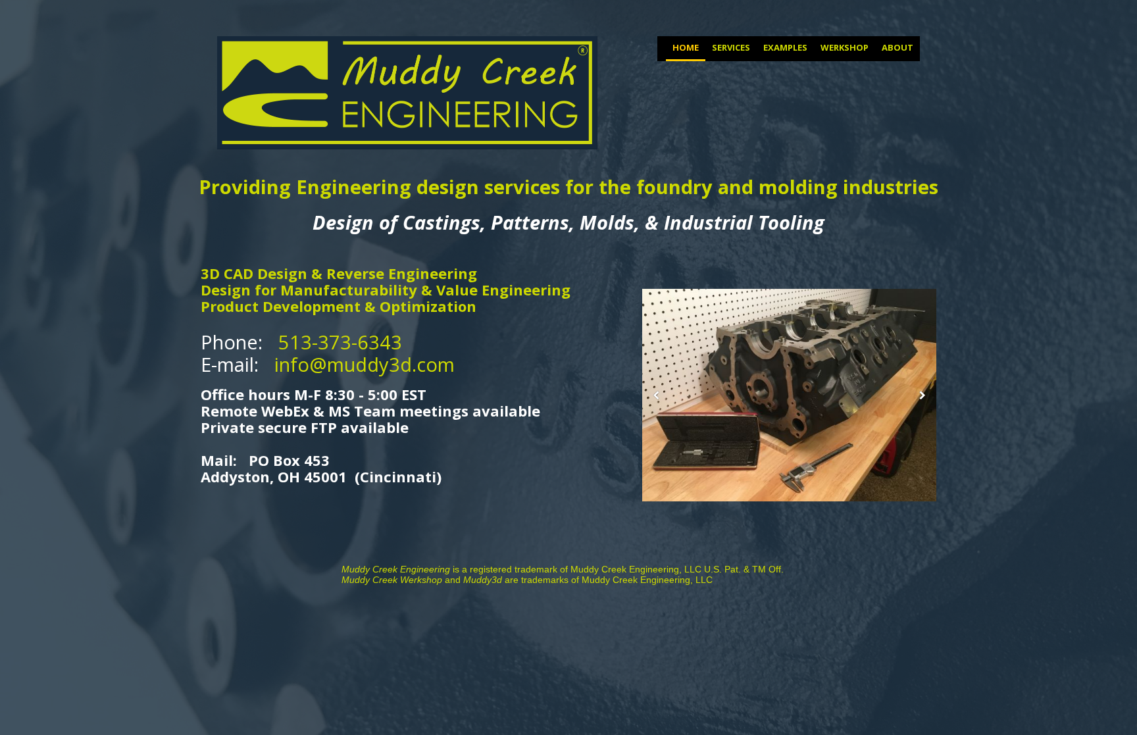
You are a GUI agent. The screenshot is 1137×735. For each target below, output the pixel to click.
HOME (685, 47)
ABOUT (897, 47)
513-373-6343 (340, 342)
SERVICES (731, 47)
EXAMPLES (785, 47)
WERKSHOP (845, 47)
